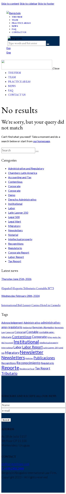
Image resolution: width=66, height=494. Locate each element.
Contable (32, 332)
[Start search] (37, 151)
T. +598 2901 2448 (12, 468)
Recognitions (16, 243)
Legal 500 (14, 217)
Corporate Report (18, 252)
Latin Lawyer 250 (18, 212)
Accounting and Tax (19, 177)
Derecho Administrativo (22, 199)
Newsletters (15, 230)
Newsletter (31, 352)
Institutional (15, 203)
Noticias (29, 358)
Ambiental (27, 327)
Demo (11, 195)
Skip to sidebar (29, 3)
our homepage (41, 141)
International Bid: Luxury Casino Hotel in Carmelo (31, 305)
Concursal (20, 332)
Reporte (10, 368)
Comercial (9, 332)
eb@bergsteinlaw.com (15, 464)
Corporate (14, 186)
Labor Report (16, 257)
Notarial (13, 234)
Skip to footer (46, 3)
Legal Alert (14, 221)
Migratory (14, 225)
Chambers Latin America (22, 172)
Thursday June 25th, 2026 (16, 279)
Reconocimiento (28, 363)
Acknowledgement (12, 322)
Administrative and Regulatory (26, 168)
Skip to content (10, 3)
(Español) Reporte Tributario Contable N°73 (27, 288)
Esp (8, 48)
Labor (11, 208)
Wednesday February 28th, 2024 (20, 295)
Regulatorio (15, 248)
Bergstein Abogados (43, 327)
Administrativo (32, 322)
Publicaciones (44, 358)
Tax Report (14, 261)
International (7, 347)
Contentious (15, 181)
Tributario (9, 373)
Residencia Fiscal (27, 369)
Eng (8, 52)
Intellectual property (20, 239)
